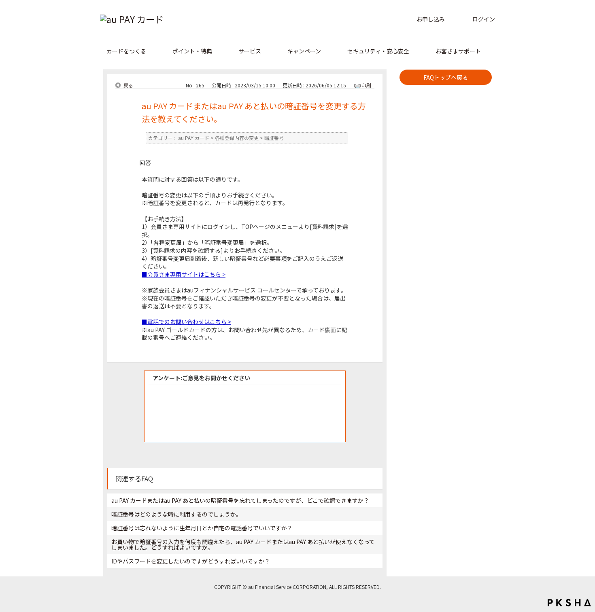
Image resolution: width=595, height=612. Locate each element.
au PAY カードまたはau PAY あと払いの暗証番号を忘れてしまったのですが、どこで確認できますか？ (240, 500)
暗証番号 (274, 138)
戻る (128, 85)
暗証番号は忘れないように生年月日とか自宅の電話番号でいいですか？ (202, 528)
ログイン (483, 19)
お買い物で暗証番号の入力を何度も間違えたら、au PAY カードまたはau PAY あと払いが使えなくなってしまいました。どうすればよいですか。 (243, 544)
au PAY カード (193, 138)
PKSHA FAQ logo (569, 602)
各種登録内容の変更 (237, 138)
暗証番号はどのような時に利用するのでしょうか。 (176, 514)
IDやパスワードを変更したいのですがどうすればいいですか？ (190, 561)
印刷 (366, 85)
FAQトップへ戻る (445, 77)
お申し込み (430, 19)
